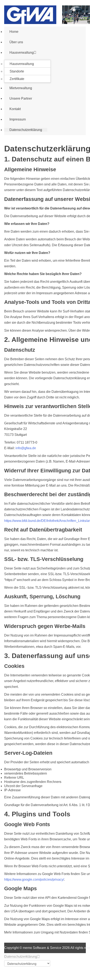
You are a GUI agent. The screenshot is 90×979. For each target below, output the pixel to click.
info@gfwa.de (25, 448)
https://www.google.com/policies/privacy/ (34, 879)
